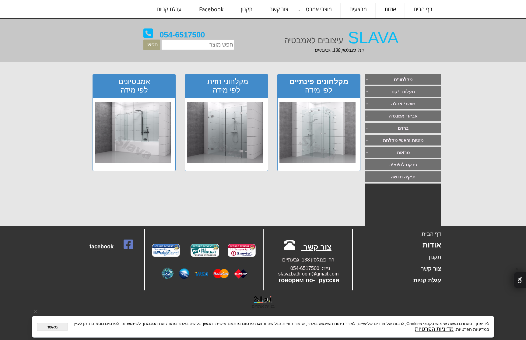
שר (424, 269)
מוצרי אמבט (319, 9)
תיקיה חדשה (403, 177)
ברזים (403, 128)
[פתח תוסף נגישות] (520, 280)
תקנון (246, 9)
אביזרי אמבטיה (403, 116)
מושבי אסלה (403, 104)
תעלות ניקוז (403, 92)
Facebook (211, 9)
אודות (390, 9)
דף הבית (423, 9)
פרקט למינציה (403, 165)
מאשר (52, 326)
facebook (101, 247)
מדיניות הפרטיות (434, 329)
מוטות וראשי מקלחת (403, 140)
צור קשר (279, 9)
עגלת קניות (169, 9)
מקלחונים (403, 79)
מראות (403, 153)
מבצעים (358, 9)
